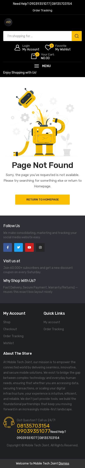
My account (52, 322)
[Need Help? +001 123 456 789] (42, 4)
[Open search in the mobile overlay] (42, 36)
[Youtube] (29, 247)
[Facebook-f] (7, 247)
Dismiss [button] (64, 463)
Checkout (10, 329)
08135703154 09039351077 (33, 428)
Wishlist (8, 343)
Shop (6, 322)
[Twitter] (18, 247)
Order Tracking (13, 336)
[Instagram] (40, 247)
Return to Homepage (42, 199)
